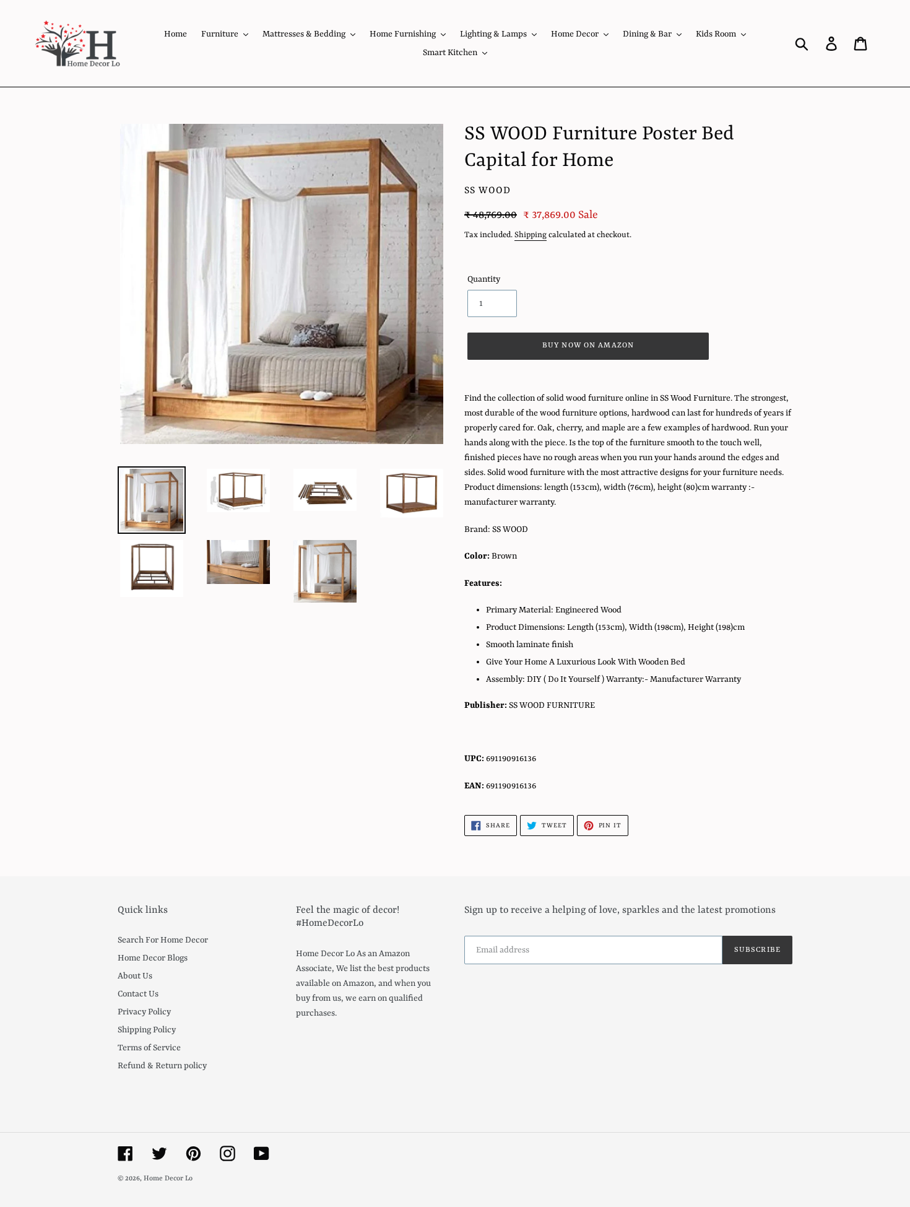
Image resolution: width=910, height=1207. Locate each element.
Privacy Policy (144, 1012)
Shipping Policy (147, 1030)
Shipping (530, 235)
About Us (135, 976)
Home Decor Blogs (153, 958)
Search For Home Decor (163, 940)
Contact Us (138, 994)
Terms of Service (149, 1048)
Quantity (483, 279)
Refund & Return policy (162, 1066)
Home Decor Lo (168, 1179)
